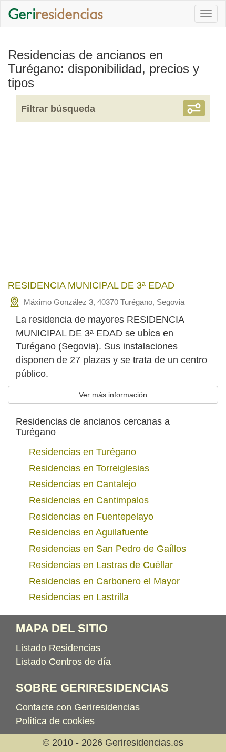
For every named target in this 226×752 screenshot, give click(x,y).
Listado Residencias (58, 648)
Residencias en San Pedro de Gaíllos (107, 548)
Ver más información (113, 394)
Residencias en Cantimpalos (89, 500)
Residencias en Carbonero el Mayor (104, 581)
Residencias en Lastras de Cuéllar (101, 565)
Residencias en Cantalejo (82, 484)
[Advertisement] (113, 208)
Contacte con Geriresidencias (78, 707)
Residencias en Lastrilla (79, 597)
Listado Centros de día (63, 661)
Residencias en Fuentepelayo (91, 516)
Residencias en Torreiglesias (89, 468)
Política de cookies (55, 721)
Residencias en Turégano (82, 452)
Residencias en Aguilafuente (88, 532)
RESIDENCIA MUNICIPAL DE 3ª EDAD (91, 285)
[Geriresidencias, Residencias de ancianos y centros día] (56, 14)
